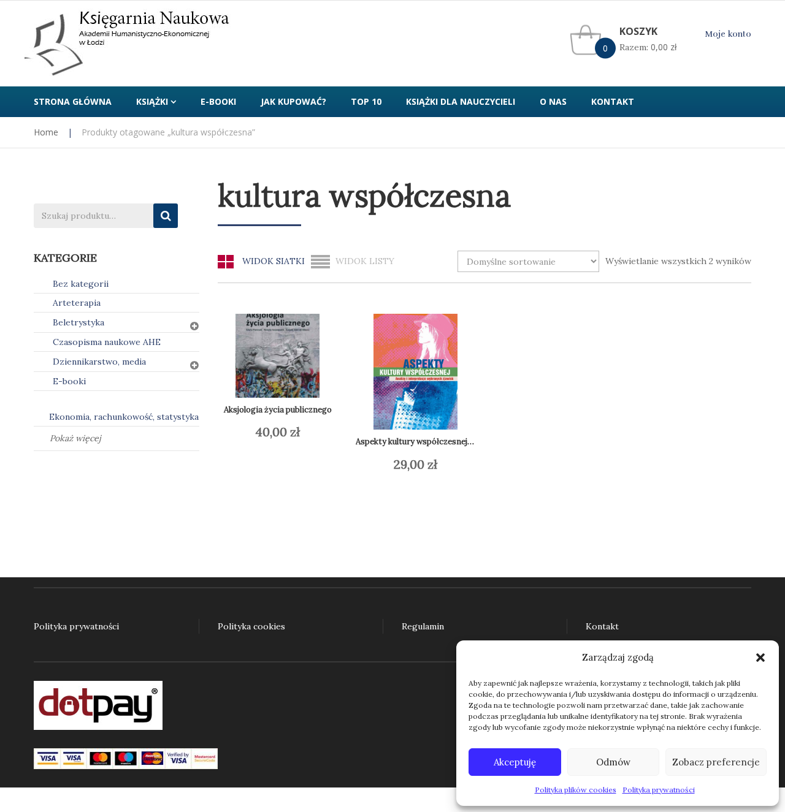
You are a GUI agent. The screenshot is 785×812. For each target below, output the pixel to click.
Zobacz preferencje (716, 762)
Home (46, 132)
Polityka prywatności (658, 789)
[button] (760, 657)
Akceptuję (515, 762)
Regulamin (423, 626)
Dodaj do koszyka (285, 432)
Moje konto (728, 34)
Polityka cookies (251, 626)
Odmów (613, 762)
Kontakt (602, 626)
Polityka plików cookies (575, 789)
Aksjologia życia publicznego (278, 409)
